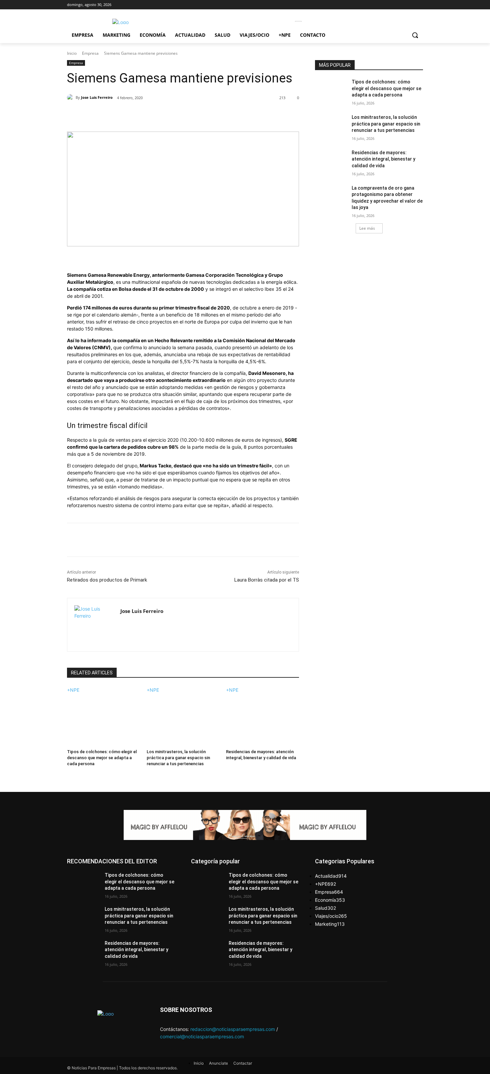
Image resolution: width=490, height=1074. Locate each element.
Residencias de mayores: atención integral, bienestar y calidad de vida (383, 159)
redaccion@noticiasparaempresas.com (232, 1029)
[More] (175, 115)
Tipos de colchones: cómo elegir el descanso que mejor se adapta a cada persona (102, 757)
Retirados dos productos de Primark (107, 580)
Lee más (367, 228)
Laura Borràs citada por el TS (266, 580)
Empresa (90, 53)
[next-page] (69, 772)
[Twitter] (128, 115)
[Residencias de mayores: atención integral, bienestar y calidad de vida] (262, 718)
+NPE (73, 690)
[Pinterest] (144, 115)
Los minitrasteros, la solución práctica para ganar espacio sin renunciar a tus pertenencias (178, 757)
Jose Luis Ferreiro (97, 97)
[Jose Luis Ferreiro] (71, 97)
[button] (415, 35)
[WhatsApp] (159, 115)
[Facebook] (113, 115)
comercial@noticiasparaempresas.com (202, 1036)
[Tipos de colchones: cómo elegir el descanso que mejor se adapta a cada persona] (103, 718)
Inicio (72, 53)
